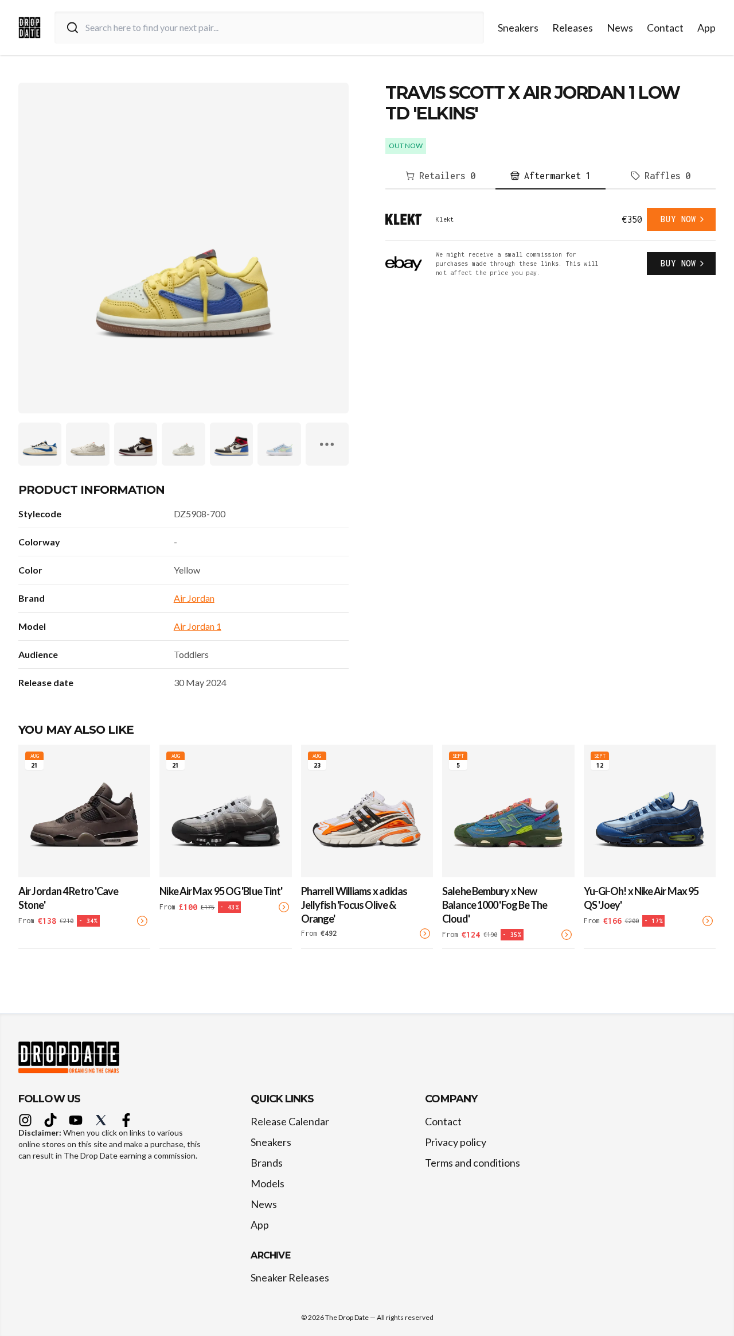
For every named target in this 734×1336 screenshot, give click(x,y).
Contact (665, 27)
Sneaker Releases (290, 1277)
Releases (572, 27)
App (706, 27)
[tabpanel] (550, 242)
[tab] (440, 176)
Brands (267, 1162)
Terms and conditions (472, 1162)
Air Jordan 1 (197, 626)
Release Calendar (290, 1121)
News (620, 27)
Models (267, 1183)
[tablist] (550, 176)
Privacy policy (455, 1142)
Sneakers (518, 27)
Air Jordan (194, 598)
